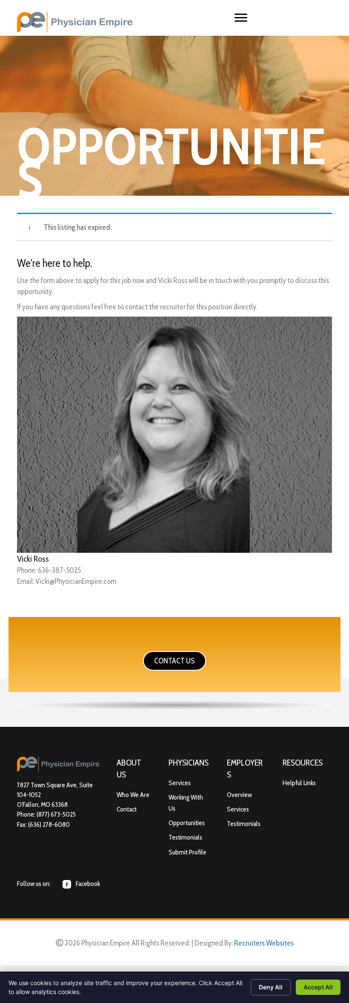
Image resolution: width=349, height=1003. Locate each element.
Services (180, 783)
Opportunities (187, 823)
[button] (174, 661)
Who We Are (133, 795)
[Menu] (241, 18)
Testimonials (185, 837)
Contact (127, 809)
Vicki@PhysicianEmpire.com (75, 581)
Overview (239, 795)
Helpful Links (299, 783)
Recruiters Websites (264, 943)
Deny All (271, 987)
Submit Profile (187, 852)
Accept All (318, 987)
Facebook (87, 884)
